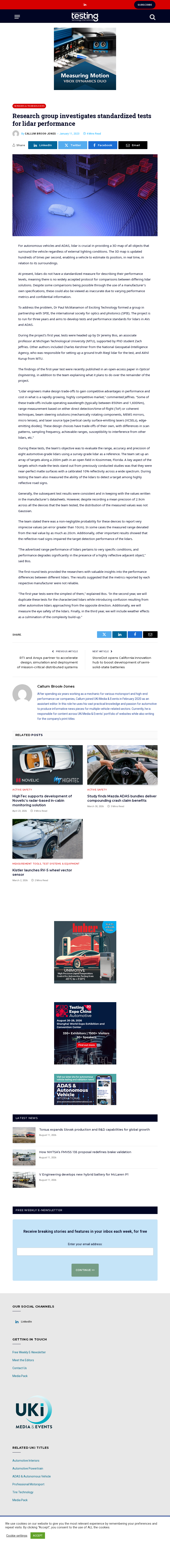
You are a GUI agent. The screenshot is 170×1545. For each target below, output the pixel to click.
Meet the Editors (23, 1360)
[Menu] (17, 16)
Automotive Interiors (25, 1460)
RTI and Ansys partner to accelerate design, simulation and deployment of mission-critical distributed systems (47, 662)
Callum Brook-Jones (40, 133)
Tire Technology (22, 1492)
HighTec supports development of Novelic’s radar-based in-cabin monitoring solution (42, 800)
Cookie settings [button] (16, 1536)
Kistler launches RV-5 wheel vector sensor (42, 872)
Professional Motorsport (28, 1484)
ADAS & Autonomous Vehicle (31, 1476)
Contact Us (19, 1368)
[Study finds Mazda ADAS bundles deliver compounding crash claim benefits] (122, 765)
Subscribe (145, 4)
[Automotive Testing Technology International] (85, 16)
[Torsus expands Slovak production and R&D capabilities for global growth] (24, 1135)
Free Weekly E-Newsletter (29, 1352)
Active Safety (22, 789)
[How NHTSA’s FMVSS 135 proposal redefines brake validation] (24, 1157)
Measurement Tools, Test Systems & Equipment (46, 863)
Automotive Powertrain (27, 1468)
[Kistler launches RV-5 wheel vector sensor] (47, 839)
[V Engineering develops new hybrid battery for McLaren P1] (24, 1180)
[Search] (152, 16)
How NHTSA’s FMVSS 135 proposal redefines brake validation (85, 1152)
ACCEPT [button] (37, 1535)
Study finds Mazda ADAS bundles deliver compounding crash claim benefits (122, 798)
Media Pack (20, 1376)
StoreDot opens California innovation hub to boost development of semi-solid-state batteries (121, 662)
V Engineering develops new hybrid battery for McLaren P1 (84, 1174)
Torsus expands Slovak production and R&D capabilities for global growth (94, 1129)
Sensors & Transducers (29, 106)
